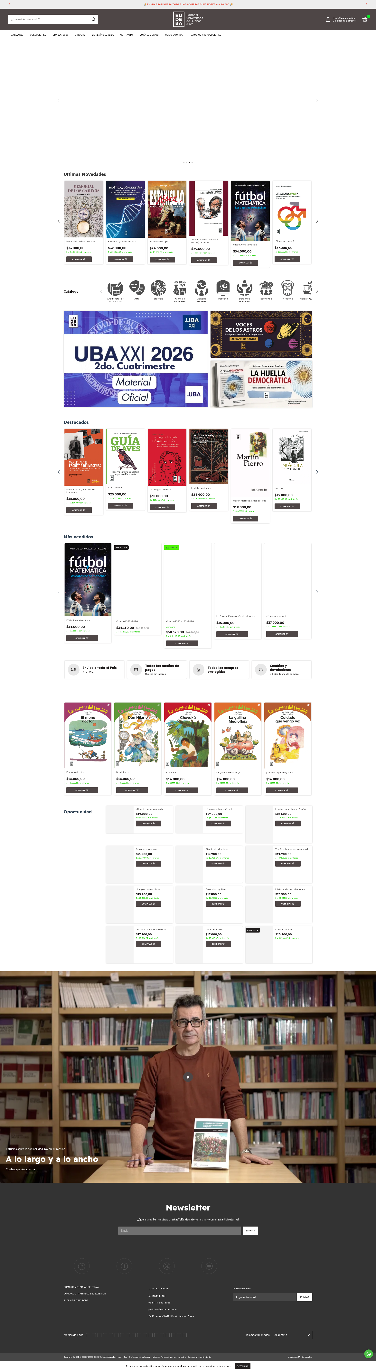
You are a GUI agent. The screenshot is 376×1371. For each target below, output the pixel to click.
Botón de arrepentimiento (199, 1357)
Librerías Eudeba (103, 34)
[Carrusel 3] (188, 100)
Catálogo (17, 34)
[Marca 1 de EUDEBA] (82, 1266)
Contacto (126, 34)
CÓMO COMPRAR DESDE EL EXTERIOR (85, 1293)
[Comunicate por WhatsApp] (368, 1353)
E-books (80, 34)
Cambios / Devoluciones (206, 34)
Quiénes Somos (149, 34)
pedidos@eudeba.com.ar (162, 1309)
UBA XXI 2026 (61, 34)
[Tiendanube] (300, 1357)
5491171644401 (156, 1296)
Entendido (243, 1366)
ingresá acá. (179, 1357)
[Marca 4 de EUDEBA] (209, 1266)
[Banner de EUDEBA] (136, 359)
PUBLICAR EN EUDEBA (76, 1300)
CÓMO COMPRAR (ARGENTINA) (81, 1287)
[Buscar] (93, 19)
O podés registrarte (344, 20)
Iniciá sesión (347, 18)
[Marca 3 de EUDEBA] (166, 1266)
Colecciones (38, 34)
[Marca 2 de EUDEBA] (124, 1266)
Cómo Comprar (174, 34)
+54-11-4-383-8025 (159, 1302)
